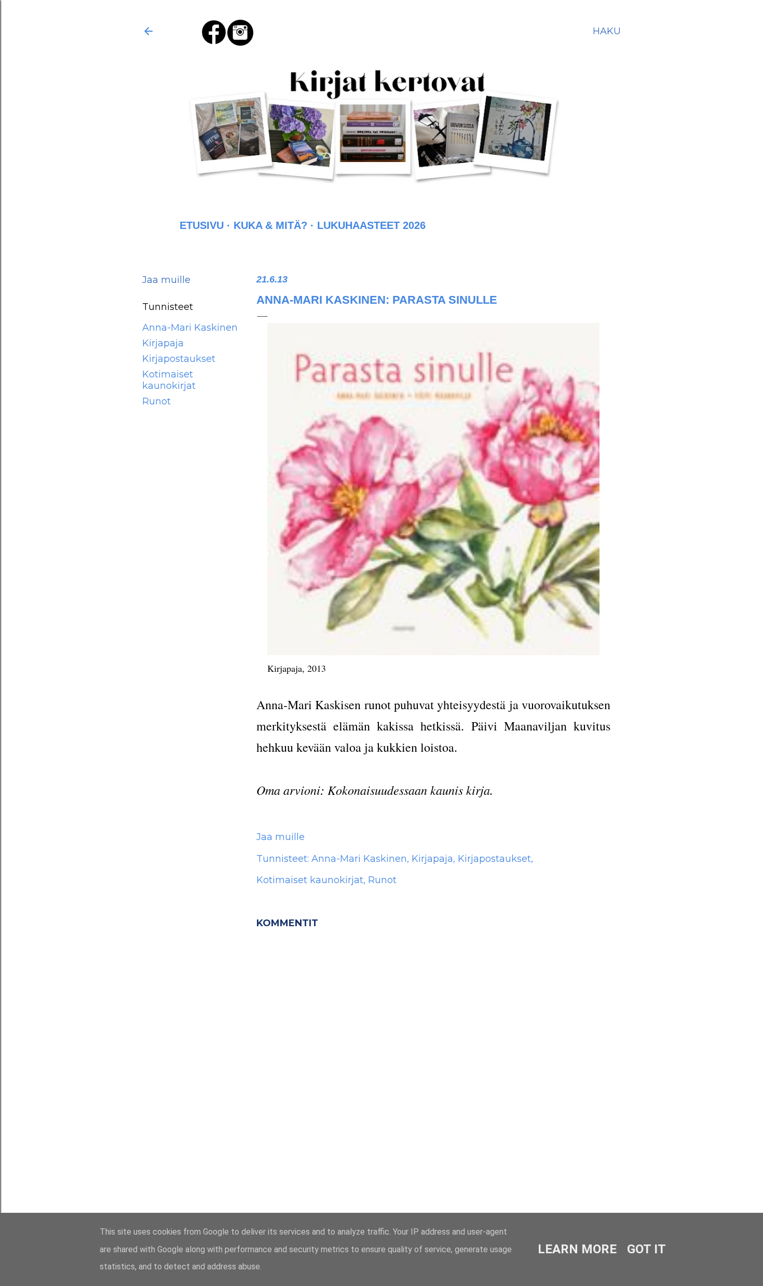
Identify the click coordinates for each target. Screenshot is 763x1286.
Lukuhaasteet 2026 (371, 225)
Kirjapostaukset (178, 358)
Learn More (577, 1249)
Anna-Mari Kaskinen (190, 327)
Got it (646, 1249)
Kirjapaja (163, 343)
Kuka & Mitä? (270, 225)
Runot (156, 401)
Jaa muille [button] (166, 280)
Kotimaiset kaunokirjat (169, 380)
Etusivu (202, 225)
